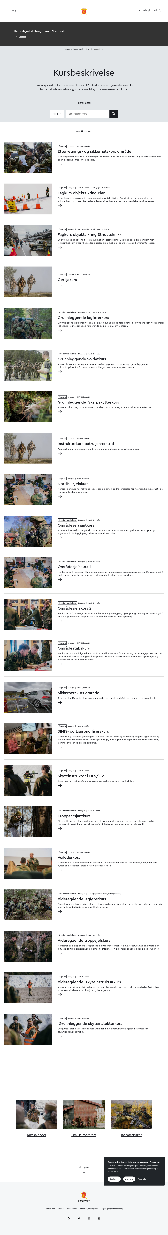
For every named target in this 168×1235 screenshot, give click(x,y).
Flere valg (142, 1179)
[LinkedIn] (99, 1218)
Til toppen (84, 1167)
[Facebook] (79, 1218)
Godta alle (114, 1179)
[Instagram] (89, 1218)
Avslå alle (129, 1179)
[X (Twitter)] (69, 1218)
